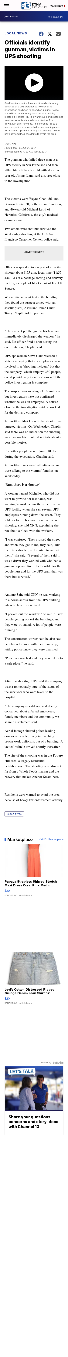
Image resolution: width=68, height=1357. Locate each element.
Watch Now (57, 6)
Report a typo (14, 813)
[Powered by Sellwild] (58, 1062)
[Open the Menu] (6, 5)
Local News (16, 33)
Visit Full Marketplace (51, 839)
